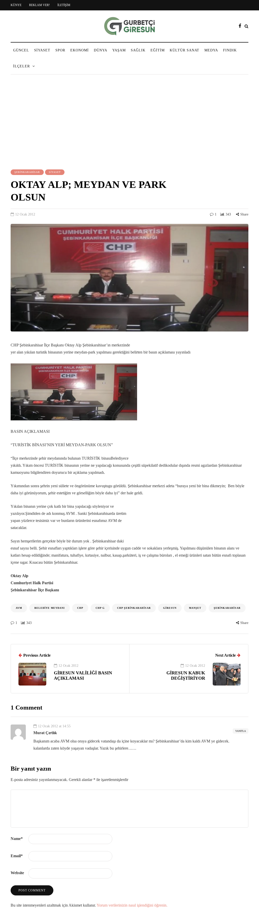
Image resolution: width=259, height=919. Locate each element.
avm (19, 608)
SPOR (60, 50)
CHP (80, 608)
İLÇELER (21, 66)
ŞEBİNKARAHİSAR (27, 172)
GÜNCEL (21, 50)
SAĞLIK (138, 50)
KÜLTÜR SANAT (184, 50)
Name (17, 838)
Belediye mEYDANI (49, 608)
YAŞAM (119, 50)
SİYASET (42, 50)
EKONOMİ (79, 50)
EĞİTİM (157, 50)
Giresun (170, 608)
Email (17, 856)
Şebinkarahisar (227, 608)
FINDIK (230, 50)
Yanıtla (240, 731)
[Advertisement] (129, 122)
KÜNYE (16, 5)
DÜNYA (100, 50)
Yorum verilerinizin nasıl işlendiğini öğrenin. (132, 905)
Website (17, 873)
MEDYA (211, 50)
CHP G (100, 608)
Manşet (195, 608)
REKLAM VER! (39, 5)
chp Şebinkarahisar (134, 608)
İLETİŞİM (63, 5)
